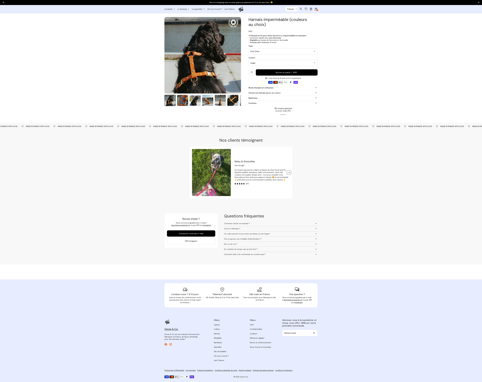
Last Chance (219, 360)
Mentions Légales (257, 338)
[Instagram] (170, 344)
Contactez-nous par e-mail (191, 233)
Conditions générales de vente (226, 370)
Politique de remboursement (263, 370)
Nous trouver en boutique (260, 347)
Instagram (207, 225)
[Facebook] (165, 344)
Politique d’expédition (205, 370)
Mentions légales (245, 370)
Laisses (217, 325)
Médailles (218, 338)
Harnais (217, 333)
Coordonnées (191, 370)
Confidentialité (256, 329)
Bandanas (218, 342)
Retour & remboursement (260, 342)
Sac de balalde (220, 351)
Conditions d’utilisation (283, 370)
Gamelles (218, 347)
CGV (252, 325)
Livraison (253, 333)
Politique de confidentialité (174, 370)
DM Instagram (191, 241)
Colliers (217, 329)
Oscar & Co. (244, 377)
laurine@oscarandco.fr (180, 225)
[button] (170, 100)
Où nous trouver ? (221, 356)
